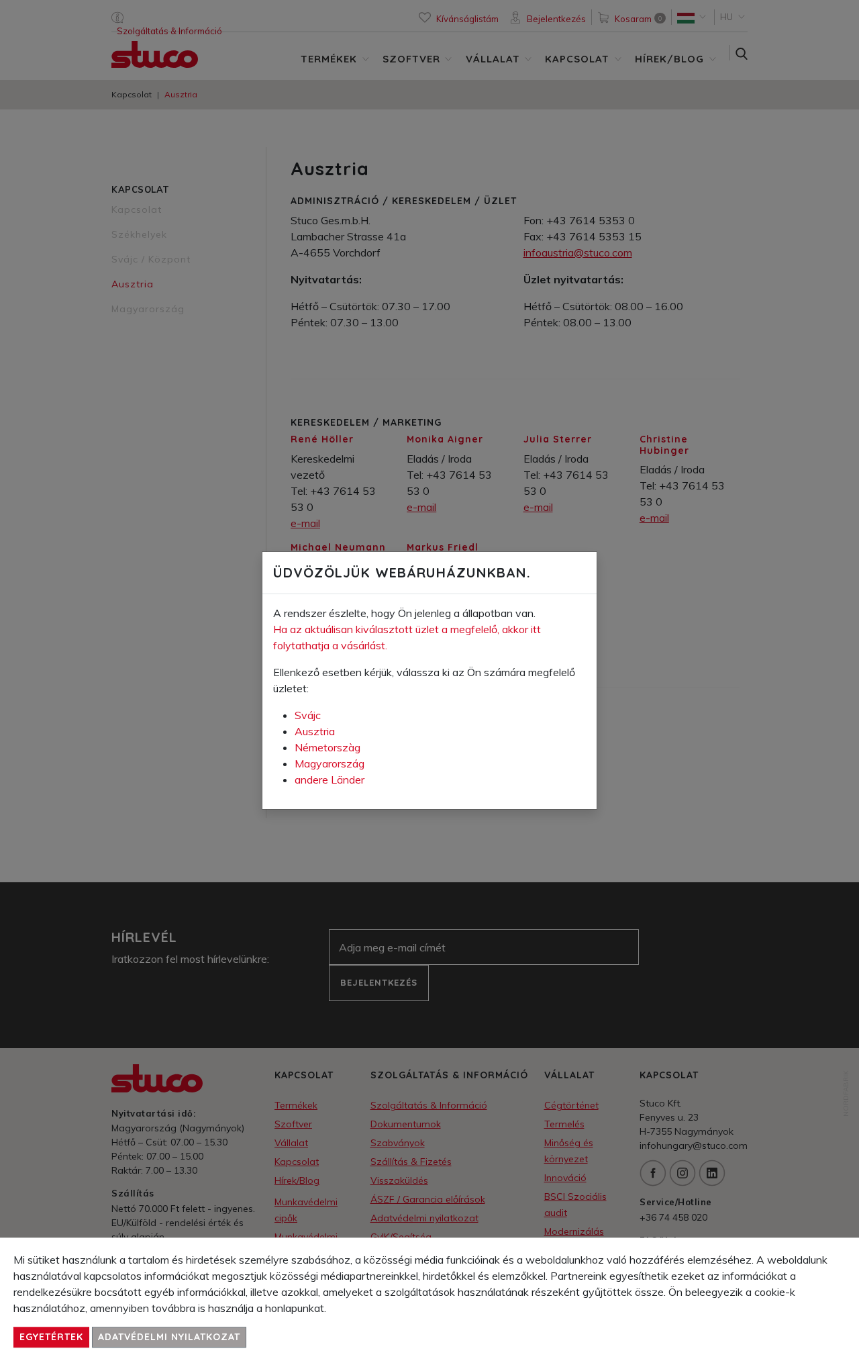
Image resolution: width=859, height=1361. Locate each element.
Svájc (308, 715)
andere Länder (329, 779)
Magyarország (329, 763)
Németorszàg (327, 747)
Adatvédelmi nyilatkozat (169, 1337)
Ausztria (315, 731)
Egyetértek (51, 1337)
